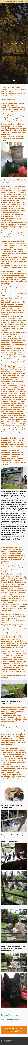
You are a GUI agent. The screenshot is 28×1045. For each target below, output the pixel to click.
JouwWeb (8, 1041)
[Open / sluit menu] (26, 1)
